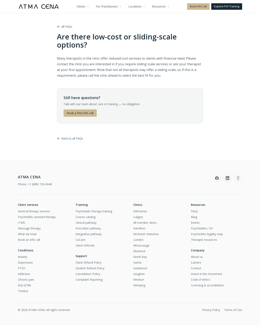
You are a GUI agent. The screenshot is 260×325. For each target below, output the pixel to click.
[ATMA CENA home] (39, 6)
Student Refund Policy (90, 268)
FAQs (194, 211)
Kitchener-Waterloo (146, 234)
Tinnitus (23, 291)
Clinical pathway (86, 223)
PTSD (21, 268)
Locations (134, 6)
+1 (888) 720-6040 (40, 184)
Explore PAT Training (226, 6)
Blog (194, 217)
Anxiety (22, 257)
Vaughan (139, 274)
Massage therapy (29, 228)
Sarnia (137, 262)
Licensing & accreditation (207, 285)
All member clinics (145, 223)
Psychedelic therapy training (94, 211)
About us (197, 257)
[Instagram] (238, 178)
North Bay (140, 257)
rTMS (21, 223)
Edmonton (140, 211)
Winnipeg (139, 285)
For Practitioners (107, 6)
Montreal (139, 251)
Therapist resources (204, 240)
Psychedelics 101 (202, 228)
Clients (81, 6)
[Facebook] (217, 178)
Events (195, 223)
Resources (159, 6)
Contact (196, 268)
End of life (24, 285)
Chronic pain (26, 279)
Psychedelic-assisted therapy (37, 217)
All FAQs (66, 26)
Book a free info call (80, 113)
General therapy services (34, 211)
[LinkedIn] (227, 178)
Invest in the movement (206, 274)
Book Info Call (198, 6)
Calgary (138, 217)
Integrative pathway (89, 234)
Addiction (24, 274)
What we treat (27, 234)
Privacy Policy (211, 310)
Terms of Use (233, 310)
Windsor (138, 279)
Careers (196, 262)
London (138, 240)
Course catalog (85, 217)
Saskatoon (140, 268)
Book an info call (29, 240)
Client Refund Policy (89, 262)
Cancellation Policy (88, 274)
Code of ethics (200, 279)
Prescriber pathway (88, 228)
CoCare (80, 240)
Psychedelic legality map (207, 234)
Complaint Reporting (89, 279)
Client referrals (85, 245)
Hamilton (139, 228)
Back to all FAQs (72, 138)
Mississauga (141, 245)
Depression (25, 262)
